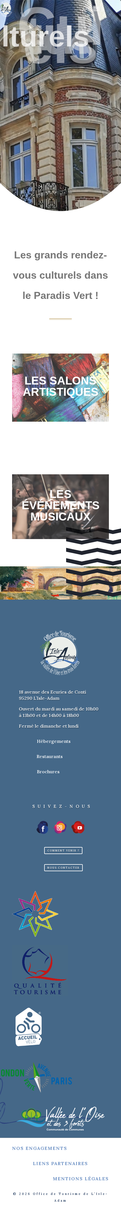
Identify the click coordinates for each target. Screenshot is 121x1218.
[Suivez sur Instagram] (60, 827)
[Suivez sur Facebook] (43, 827)
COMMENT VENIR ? (63, 850)
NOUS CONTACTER (63, 867)
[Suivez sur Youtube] (78, 827)
